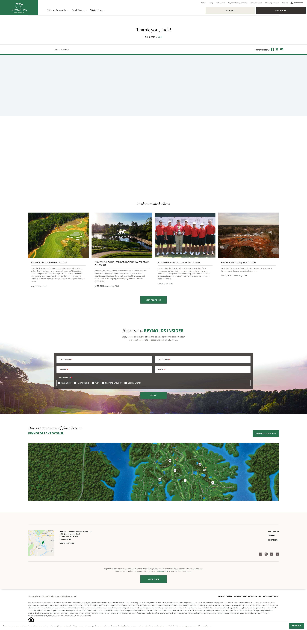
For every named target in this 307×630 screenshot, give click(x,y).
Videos (203, 3)
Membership (83, 383)
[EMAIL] (281, 49)
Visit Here (96, 10)
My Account (298, 3)
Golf (160, 37)
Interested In (64, 378)
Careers (285, 3)
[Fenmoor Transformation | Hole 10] (58, 235)
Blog (211, 3)
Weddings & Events (272, 3)
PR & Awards (220, 3)
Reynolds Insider (256, 3)
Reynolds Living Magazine (237, 3)
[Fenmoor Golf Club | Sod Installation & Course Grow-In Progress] (122, 235)
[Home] (19, 8)
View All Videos (61, 49)
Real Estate (78, 10)
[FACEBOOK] (272, 49)
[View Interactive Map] (153, 472)
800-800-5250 (162, 571)
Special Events (134, 383)
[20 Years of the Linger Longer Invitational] (185, 235)
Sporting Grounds (113, 383)
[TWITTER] (277, 49)
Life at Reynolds (56, 10)
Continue (296, 626)
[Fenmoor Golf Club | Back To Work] (248, 235)
